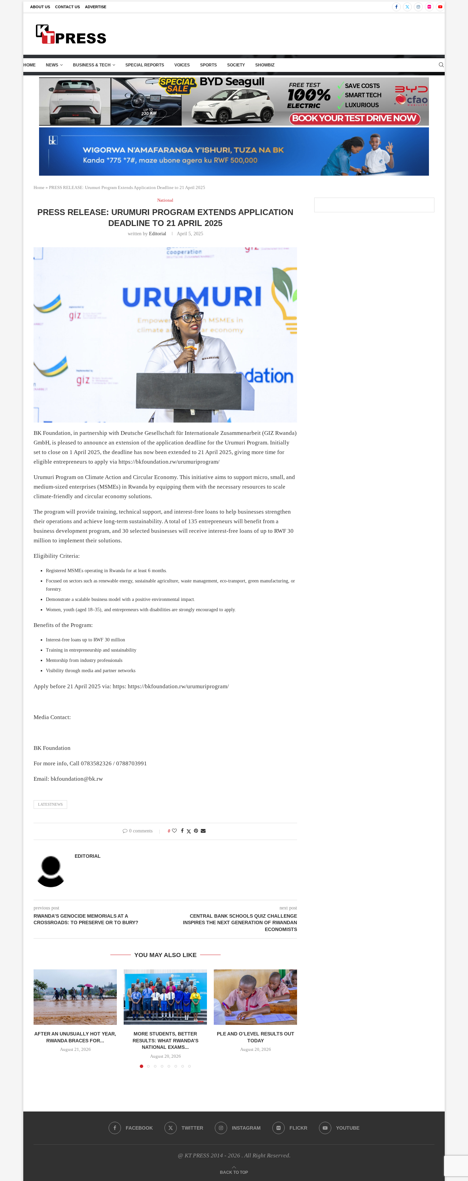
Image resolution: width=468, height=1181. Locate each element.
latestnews (50, 804)
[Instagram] (418, 6)
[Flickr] (429, 6)
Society (236, 65)
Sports (208, 65)
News (52, 65)
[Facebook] (396, 6)
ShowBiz (264, 65)
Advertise (95, 7)
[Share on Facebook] (182, 831)
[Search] (441, 65)
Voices (182, 65)
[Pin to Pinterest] (196, 831)
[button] (43, 1018)
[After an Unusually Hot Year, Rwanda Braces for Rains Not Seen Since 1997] (75, 997)
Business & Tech (92, 65)
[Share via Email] (203, 831)
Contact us (67, 7)
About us (40, 7)
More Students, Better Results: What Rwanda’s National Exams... (165, 1040)
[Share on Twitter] (188, 831)
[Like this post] (174, 831)
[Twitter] (407, 6)
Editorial (157, 233)
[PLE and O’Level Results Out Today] (255, 997)
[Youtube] (440, 6)
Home (29, 65)
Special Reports (144, 65)
